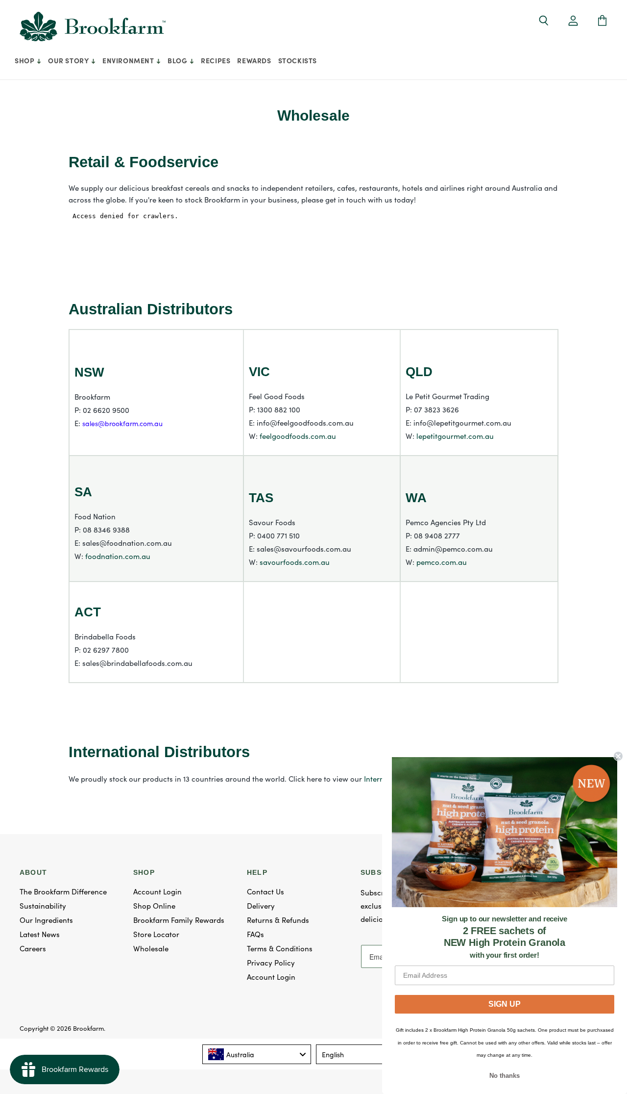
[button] (573, 21)
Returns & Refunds (278, 920)
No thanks (504, 1075)
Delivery (261, 905)
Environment (129, 60)
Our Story (69, 60)
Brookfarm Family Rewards (178, 920)
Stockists (297, 60)
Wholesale (151, 948)
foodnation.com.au (117, 556)
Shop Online (154, 905)
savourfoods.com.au (295, 562)
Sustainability (43, 905)
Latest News (40, 934)
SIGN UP (504, 1004)
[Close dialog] (618, 756)
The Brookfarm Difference (63, 891)
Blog (178, 60)
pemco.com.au (441, 562)
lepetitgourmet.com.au (455, 436)
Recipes (215, 60)
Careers (33, 948)
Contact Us (265, 891)
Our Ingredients (46, 920)
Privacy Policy (271, 962)
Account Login (157, 891)
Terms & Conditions (280, 948)
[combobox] (257, 1054)
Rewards (254, 60)
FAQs (255, 934)
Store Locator (156, 934)
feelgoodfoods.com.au (298, 436)
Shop (25, 60)
